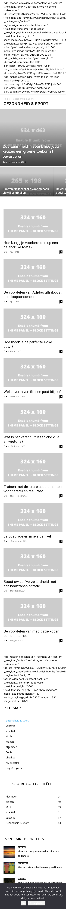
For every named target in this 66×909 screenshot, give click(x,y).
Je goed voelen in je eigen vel (27, 536)
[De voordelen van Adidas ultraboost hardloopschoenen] (33, 273)
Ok (23, 903)
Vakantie (22, 879)
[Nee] (61, 896)
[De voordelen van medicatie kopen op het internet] (33, 612)
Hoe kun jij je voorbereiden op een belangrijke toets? (31, 245)
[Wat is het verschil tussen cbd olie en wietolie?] (33, 418)
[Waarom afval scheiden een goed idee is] (9, 868)
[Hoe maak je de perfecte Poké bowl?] (33, 323)
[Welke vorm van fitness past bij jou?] (33, 372)
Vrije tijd (22, 847)
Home (7, 98)
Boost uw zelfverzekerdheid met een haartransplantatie (30, 584)
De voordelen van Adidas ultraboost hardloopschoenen (33, 294)
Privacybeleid (37, 903)
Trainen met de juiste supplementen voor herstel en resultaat (33, 489)
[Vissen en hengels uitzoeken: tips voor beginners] (9, 852)
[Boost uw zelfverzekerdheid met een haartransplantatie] (33, 562)
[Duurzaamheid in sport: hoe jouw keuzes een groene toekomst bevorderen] (33, 137)
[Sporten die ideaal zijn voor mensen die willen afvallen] (26, 186)
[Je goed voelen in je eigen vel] (33, 517)
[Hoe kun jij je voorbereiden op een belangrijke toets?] (33, 223)
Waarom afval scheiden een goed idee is (40, 867)
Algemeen (23, 863)
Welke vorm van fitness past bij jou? (32, 392)
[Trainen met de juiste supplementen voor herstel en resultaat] (33, 467)
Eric (5, 162)
